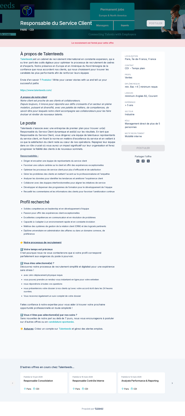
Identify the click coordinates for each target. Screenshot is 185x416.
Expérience (130, 102)
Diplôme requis (132, 84)
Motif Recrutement (135, 133)
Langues (129, 93)
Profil (128, 74)
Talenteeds (26, 59)
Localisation (131, 56)
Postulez (47, 79)
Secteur (129, 111)
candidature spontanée (61, 321)
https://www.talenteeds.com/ (36, 90)
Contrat (129, 65)
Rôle (127, 121)
